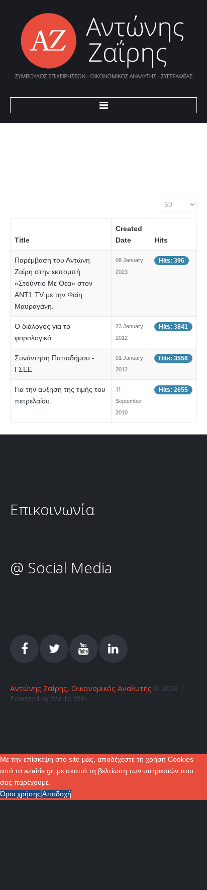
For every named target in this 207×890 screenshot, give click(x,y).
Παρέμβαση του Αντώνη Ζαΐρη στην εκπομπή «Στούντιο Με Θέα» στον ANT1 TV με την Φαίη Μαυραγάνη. (53, 283)
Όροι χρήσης (20, 794)
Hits (161, 240)
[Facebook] (24, 648)
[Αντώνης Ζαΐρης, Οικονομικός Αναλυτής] (104, 47)
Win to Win (68, 698)
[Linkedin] (113, 648)
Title (22, 240)
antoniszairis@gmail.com (90, 542)
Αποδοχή (56, 794)
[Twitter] (54, 648)
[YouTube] (83, 648)
